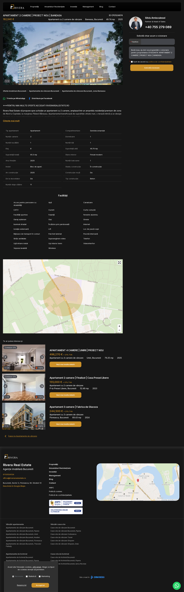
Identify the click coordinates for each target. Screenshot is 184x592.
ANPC (51, 488)
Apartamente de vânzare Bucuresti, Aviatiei (23, 537)
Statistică (32, 576)
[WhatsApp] (177, 586)
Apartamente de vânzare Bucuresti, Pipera (22, 531)
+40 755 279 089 (158, 27)
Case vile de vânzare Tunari (61, 537)
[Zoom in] (119, 326)
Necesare (19, 576)
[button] (9, 53)
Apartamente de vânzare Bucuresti (44, 91)
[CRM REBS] (97, 577)
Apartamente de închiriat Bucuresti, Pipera (22, 561)
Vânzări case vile (58, 524)
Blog (101, 7)
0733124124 (8, 474)
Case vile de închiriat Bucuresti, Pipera (66, 561)
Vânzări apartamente (15, 524)
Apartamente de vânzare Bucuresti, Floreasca (24, 541)
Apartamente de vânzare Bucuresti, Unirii (22, 534)
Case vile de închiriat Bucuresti (63, 557)
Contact (112, 7)
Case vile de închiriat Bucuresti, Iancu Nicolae (68, 564)
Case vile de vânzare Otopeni (62, 541)
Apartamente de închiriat (16, 554)
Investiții (73, 7)
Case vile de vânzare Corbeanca (63, 534)
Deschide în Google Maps (14, 486)
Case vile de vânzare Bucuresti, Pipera (66, 531)
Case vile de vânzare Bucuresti (63, 528)
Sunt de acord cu (152, 62)
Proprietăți (34, 7)
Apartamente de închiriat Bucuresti (19, 557)
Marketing (45, 576)
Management (88, 7)
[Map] (63, 296)
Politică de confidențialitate (60, 495)
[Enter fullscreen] (119, 263)
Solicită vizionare (151, 68)
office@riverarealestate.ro (14, 478)
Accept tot (40, 585)
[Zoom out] (119, 330)
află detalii (37, 567)
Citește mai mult (11, 120)
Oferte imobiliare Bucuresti (14, 91)
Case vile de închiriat (60, 554)
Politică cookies (55, 491)
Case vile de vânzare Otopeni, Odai (65, 544)
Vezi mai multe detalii (65, 364)
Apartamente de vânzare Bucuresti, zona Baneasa (83, 91)
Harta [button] (117, 81)
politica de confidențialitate (160, 62)
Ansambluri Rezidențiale (54, 7)
